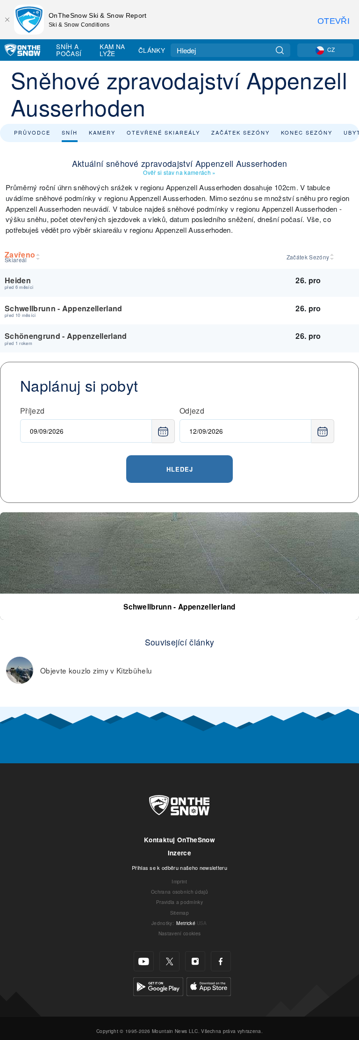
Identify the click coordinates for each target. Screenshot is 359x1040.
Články (151, 50)
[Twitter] (169, 961)
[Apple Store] (209, 985)
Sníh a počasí (68, 50)
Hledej (179, 469)
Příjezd (32, 410)
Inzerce (179, 852)
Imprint (179, 881)
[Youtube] (144, 961)
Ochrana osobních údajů (179, 891)
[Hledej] (279, 50)
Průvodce (32, 132)
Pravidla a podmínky (179, 901)
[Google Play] (158, 985)
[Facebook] (221, 961)
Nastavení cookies (179, 933)
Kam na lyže (112, 50)
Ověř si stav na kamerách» (179, 172)
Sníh (70, 132)
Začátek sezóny (240, 132)
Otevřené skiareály (163, 132)
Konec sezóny (306, 132)
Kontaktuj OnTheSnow (179, 839)
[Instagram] (195, 961)
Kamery (102, 132)
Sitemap (179, 912)
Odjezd (192, 410)
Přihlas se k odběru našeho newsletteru (179, 867)
